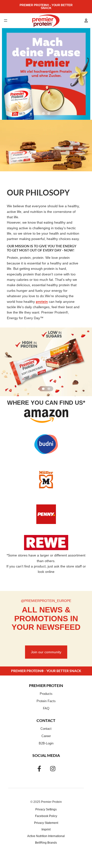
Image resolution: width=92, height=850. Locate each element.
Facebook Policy (46, 816)
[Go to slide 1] (43, 113)
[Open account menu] (86, 20)
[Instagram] (53, 769)
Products (46, 694)
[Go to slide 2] (48, 113)
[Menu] (5, 20)
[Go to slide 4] (48, 389)
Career (46, 736)
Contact (46, 728)
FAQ (46, 708)
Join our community (46, 652)
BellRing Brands (46, 842)
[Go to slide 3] (43, 389)
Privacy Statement (46, 823)
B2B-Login (46, 743)
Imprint (46, 829)
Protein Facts (46, 701)
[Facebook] (39, 769)
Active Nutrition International (46, 836)
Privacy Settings (46, 809)
